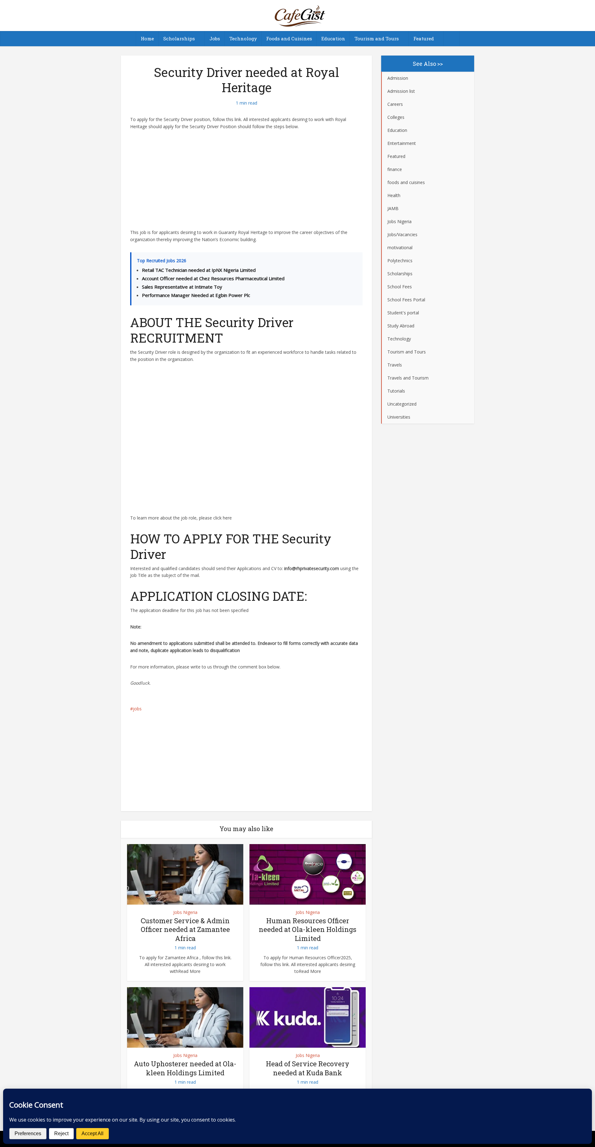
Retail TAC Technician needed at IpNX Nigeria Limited (199, 270)
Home (147, 38)
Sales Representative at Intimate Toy (182, 287)
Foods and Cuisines (289, 38)
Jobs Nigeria (185, 912)
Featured (423, 38)
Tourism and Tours (377, 38)
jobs (137, 709)
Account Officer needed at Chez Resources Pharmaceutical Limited (213, 278)
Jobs (214, 38)
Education (333, 38)
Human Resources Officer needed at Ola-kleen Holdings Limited (307, 929)
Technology (243, 38)
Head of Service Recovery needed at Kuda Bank (307, 1068)
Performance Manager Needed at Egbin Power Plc (196, 295)
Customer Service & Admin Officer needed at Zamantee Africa (185, 929)
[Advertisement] (246, 183)
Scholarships (179, 38)
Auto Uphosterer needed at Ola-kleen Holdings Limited (185, 1068)
